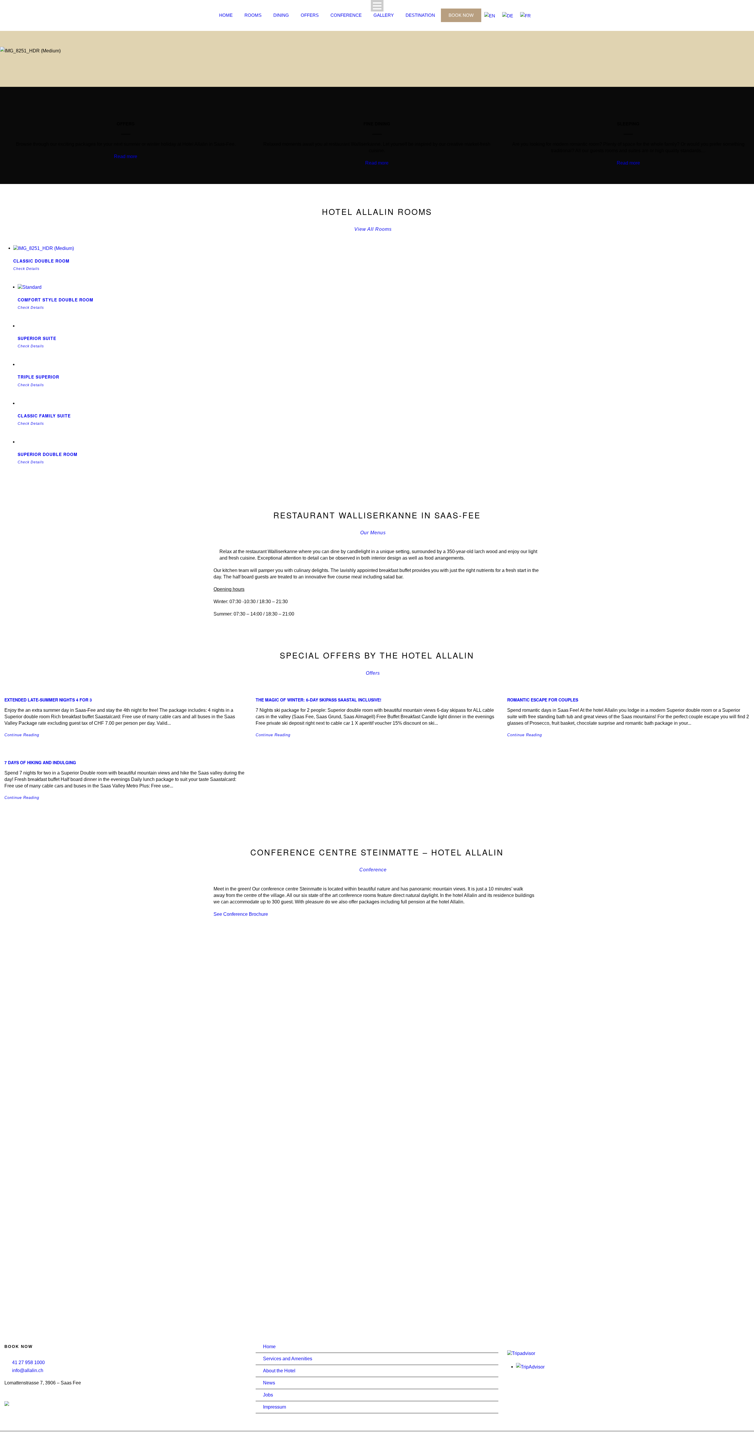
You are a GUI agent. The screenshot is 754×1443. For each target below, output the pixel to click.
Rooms (253, 15)
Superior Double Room (47, 454)
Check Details (26, 269)
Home (226, 15)
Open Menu (377, 5)
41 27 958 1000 (28, 1362)
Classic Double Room (41, 261)
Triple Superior (38, 377)
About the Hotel (279, 1370)
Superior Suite (37, 338)
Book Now (461, 15)
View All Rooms (373, 229)
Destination (420, 15)
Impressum (274, 1406)
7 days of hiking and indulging (40, 762)
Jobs (268, 1394)
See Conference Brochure (241, 914)
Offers (310, 15)
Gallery (383, 15)
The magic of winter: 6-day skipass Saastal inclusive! (318, 700)
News (269, 1382)
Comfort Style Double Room (55, 300)
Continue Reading (21, 735)
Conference (346, 15)
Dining (281, 15)
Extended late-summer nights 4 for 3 (48, 700)
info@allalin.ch (27, 1370)
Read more (125, 156)
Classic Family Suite (44, 416)
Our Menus (373, 532)
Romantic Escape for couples (542, 700)
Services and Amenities (287, 1358)
